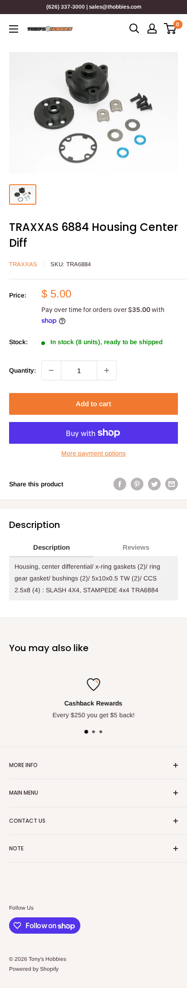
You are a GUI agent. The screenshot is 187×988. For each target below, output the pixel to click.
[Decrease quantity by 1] (51, 370)
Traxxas (23, 264)
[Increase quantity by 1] (106, 370)
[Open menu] (13, 29)
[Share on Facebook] (119, 484)
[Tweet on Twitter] (154, 484)
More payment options (93, 453)
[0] (170, 28)
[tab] (51, 547)
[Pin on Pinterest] (137, 484)
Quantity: (22, 370)
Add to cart (93, 404)
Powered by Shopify (34, 969)
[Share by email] (171, 484)
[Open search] (134, 29)
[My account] (152, 29)
